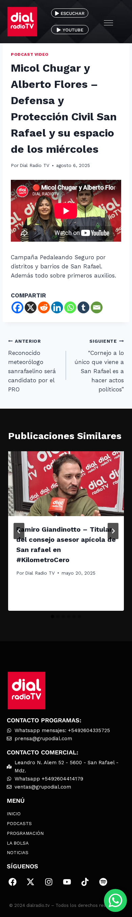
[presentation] (66, 483)
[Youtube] (67, 882)
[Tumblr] (83, 307)
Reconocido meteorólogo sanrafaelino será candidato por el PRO (32, 365)
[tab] (52, 616)
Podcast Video (30, 54)
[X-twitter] (31, 882)
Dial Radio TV (34, 165)
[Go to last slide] (19, 531)
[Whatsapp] (70, 307)
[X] (31, 307)
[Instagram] (48, 882)
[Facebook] (17, 307)
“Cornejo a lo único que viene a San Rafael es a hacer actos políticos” (99, 365)
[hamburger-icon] (108, 21)
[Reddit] (44, 307)
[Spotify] (103, 882)
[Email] (97, 307)
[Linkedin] (57, 307)
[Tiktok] (85, 882)
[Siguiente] (113, 531)
